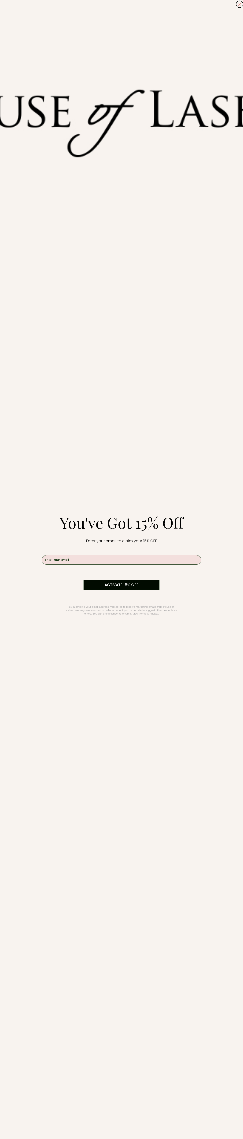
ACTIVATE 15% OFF (121, 584)
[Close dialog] (239, 4)
